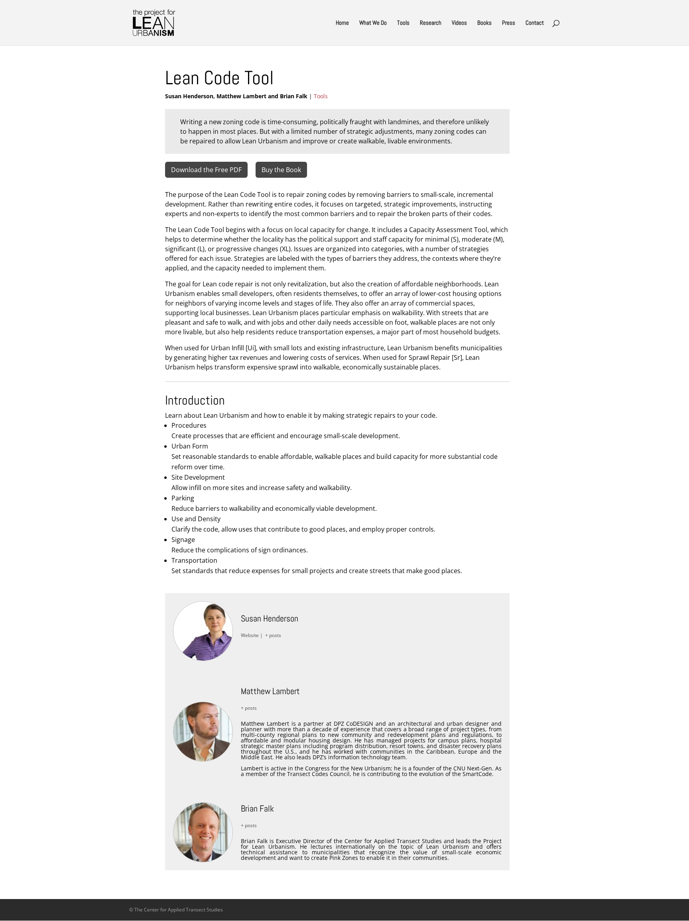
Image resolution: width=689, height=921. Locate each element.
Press (508, 23)
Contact (535, 23)
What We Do (373, 23)
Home (342, 23)
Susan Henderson (269, 618)
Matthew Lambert (270, 691)
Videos (459, 23)
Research (430, 23)
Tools (403, 23)
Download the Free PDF (206, 169)
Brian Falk (257, 808)
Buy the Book (281, 169)
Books (484, 23)
